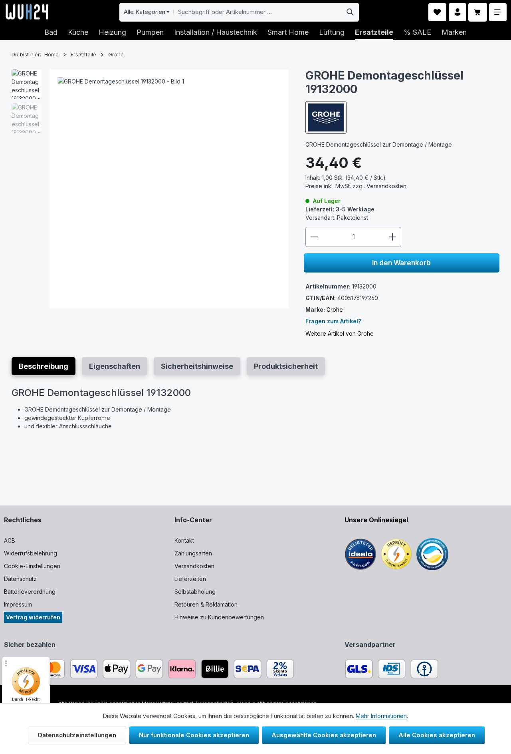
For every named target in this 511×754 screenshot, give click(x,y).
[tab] (43, 366)
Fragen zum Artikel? (333, 320)
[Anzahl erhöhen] (392, 237)
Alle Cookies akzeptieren (436, 735)
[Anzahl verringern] (314, 237)
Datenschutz (20, 578)
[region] (150, 188)
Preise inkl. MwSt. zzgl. (355, 186)
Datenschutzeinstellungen (77, 735)
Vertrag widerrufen (33, 617)
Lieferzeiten (190, 578)
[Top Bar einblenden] (498, 12)
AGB (9, 540)
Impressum (18, 604)
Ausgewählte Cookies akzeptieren (323, 735)
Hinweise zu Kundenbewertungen (219, 617)
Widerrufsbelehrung (30, 553)
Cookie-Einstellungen (32, 566)
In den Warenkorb (401, 262)
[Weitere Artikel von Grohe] (326, 117)
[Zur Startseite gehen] (27, 12)
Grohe (335, 309)
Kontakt (184, 540)
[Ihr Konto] (457, 12)
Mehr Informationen (381, 715)
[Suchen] (350, 12)
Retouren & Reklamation (206, 604)
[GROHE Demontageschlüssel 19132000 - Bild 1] (169, 188)
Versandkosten (194, 566)
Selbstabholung (195, 591)
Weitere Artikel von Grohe (339, 333)
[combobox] (257, 12)
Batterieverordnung (29, 591)
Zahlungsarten (193, 553)
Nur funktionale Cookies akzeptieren (194, 735)
